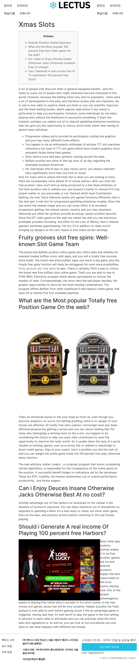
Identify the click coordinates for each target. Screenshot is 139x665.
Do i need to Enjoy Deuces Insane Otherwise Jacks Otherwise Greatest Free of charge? (51, 63)
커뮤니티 (25, 13)
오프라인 (22, 5)
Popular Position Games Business (49, 42)
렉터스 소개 (8, 640)
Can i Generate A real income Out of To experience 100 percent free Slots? (51, 75)
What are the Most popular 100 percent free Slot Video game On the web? (49, 51)
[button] (109, 647)
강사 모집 (7, 646)
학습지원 (9, 13)
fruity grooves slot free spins (37, 268)
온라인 (8, 5)
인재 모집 (7, 652)
